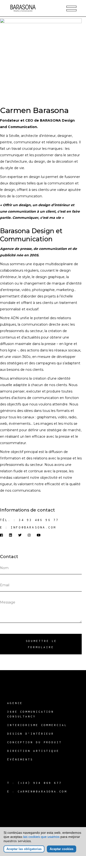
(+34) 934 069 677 (40, 782)
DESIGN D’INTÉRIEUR (30, 733)
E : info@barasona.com (28, 527)
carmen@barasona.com (42, 791)
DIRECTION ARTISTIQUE (33, 750)
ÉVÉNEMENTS (20, 759)
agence (15, 703)
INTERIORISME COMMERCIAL (37, 725)
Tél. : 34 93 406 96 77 (29, 520)
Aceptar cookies (61, 849)
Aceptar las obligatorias (24, 849)
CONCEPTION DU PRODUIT (34, 742)
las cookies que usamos (41, 837)
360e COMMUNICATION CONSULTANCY (30, 714)
